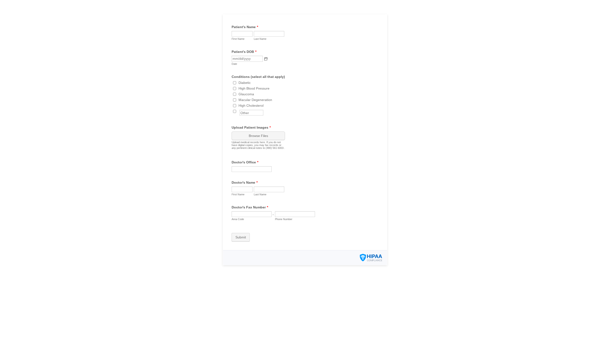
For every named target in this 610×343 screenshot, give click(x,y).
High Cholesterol (251, 105)
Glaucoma (246, 94)
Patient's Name (245, 27)
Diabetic (245, 83)
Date (234, 63)
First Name (238, 38)
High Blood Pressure (254, 88)
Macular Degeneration (255, 100)
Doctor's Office (245, 162)
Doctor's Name (245, 182)
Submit (240, 237)
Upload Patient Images (251, 127)
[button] (266, 59)
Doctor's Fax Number (250, 207)
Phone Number (283, 219)
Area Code (238, 219)
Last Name (260, 38)
